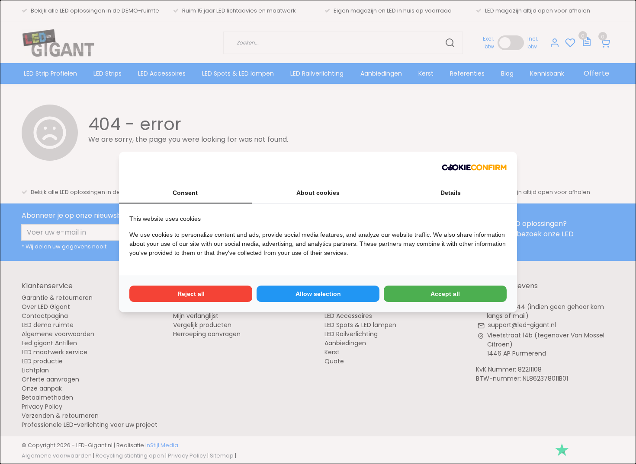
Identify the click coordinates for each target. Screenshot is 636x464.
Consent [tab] (185, 192)
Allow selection (318, 293)
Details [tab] (450, 192)
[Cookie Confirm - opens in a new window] (474, 167)
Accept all (445, 293)
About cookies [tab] (318, 192)
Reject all (191, 293)
